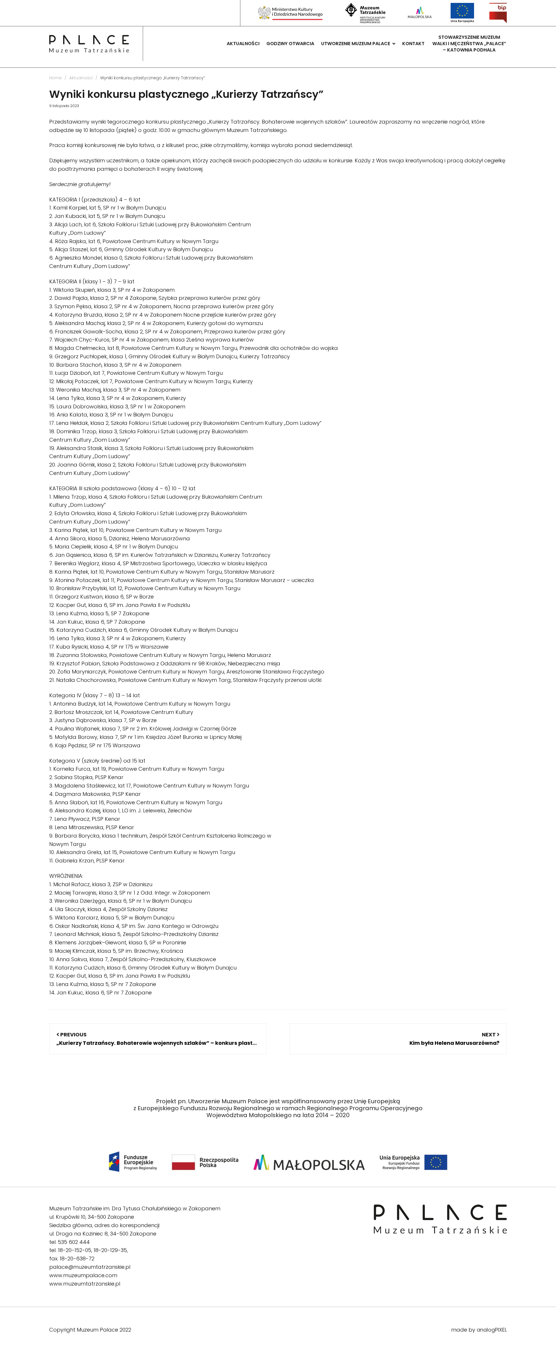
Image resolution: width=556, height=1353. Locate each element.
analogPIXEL (492, 1329)
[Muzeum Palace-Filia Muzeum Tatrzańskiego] (89, 43)
